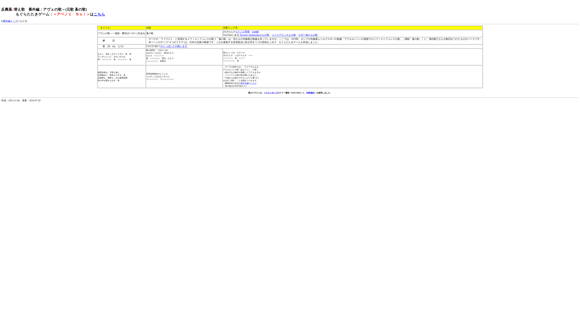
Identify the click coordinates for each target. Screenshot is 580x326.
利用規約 (310, 93)
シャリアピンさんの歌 (284, 35)
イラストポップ (271, 93)
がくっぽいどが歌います (174, 46)
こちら (99, 14)
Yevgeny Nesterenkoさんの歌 (254, 35)
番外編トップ (10, 21)
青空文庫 (245, 83)
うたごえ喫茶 (242, 31)
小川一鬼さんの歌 (308, 35)
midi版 (255, 31)
